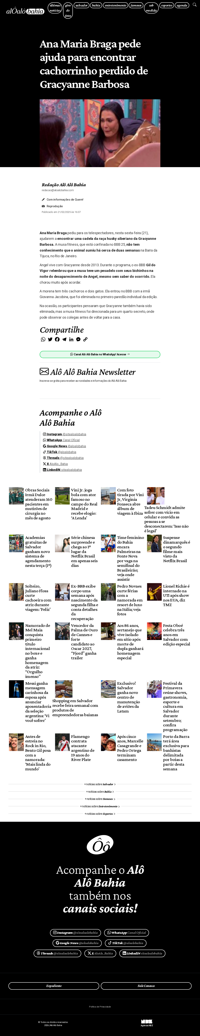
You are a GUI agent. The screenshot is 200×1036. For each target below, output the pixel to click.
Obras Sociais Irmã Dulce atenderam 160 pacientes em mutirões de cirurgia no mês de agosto (38, 503)
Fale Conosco (146, 986)
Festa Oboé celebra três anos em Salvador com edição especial (176, 634)
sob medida (151, 8)
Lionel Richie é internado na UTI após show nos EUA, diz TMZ (176, 595)
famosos (136, 5)
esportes (166, 5)
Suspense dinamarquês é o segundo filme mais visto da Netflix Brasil (176, 549)
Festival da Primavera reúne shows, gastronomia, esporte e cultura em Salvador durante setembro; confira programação (175, 706)
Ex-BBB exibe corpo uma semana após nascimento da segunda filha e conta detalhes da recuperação (84, 602)
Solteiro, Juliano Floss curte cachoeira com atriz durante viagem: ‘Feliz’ (38, 597)
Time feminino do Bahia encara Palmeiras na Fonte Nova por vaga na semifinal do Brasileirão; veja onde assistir (130, 558)
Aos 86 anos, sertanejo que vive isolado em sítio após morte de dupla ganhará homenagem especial (130, 641)
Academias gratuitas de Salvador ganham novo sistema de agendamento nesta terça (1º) (38, 551)
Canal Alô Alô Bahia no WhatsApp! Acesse (100, 354)
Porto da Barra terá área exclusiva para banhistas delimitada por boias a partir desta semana (176, 752)
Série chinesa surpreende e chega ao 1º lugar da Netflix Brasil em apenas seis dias (84, 551)
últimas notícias (55, 8)
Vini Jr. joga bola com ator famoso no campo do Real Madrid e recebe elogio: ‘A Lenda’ (84, 503)
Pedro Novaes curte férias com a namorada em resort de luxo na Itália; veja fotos (130, 600)
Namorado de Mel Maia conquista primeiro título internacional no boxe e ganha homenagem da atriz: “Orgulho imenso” (37, 651)
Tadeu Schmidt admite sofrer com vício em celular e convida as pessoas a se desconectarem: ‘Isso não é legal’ (166, 519)
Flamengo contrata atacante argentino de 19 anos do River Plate (82, 748)
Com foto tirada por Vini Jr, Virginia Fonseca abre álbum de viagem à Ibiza (130, 501)
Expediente (53, 986)
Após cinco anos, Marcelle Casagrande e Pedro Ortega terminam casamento (130, 748)
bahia (96, 5)
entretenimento (115, 5)
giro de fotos (68, 10)
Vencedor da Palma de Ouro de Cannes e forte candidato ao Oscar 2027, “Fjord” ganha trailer (84, 641)
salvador (82, 5)
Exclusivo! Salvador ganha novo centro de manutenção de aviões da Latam (128, 697)
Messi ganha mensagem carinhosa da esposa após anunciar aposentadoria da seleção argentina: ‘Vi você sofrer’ (38, 702)
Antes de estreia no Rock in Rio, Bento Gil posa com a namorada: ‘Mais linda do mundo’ (38, 752)
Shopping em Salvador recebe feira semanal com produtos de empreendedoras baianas (75, 707)
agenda (182, 5)
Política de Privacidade (100, 1007)
